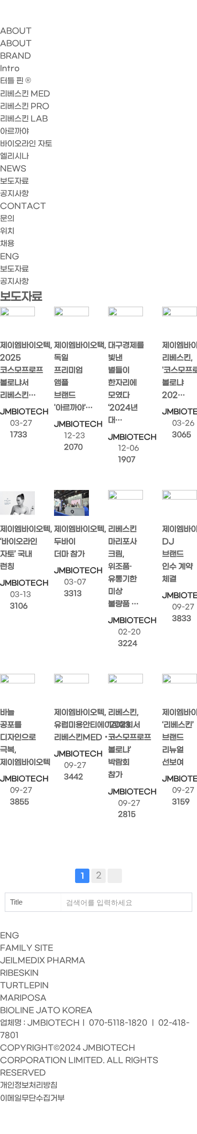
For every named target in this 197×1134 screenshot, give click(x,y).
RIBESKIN (19, 973)
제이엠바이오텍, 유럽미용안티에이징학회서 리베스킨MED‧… (71, 725)
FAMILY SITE (26, 948)
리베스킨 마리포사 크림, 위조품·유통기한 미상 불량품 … (123, 567)
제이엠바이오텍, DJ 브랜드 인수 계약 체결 (179, 554)
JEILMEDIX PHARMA (42, 960)
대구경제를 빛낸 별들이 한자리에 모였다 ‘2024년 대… (125, 383)
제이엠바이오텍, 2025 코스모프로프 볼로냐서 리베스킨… (17, 370)
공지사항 (14, 281)
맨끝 (115, 876)
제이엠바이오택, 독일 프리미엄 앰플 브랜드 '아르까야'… (71, 376)
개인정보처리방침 (28, 1085)
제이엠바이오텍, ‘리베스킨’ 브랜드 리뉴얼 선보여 (179, 737)
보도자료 (14, 269)
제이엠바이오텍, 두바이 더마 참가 (71, 542)
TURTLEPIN (24, 985)
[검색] (182, 902)
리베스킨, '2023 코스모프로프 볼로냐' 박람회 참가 (125, 743)
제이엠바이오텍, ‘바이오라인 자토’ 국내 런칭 (17, 548)
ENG (9, 256)
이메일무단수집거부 (32, 1098)
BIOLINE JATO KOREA (46, 1010)
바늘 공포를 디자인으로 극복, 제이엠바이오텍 (17, 737)
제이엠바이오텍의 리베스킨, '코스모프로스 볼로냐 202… (179, 370)
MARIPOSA (23, 998)
